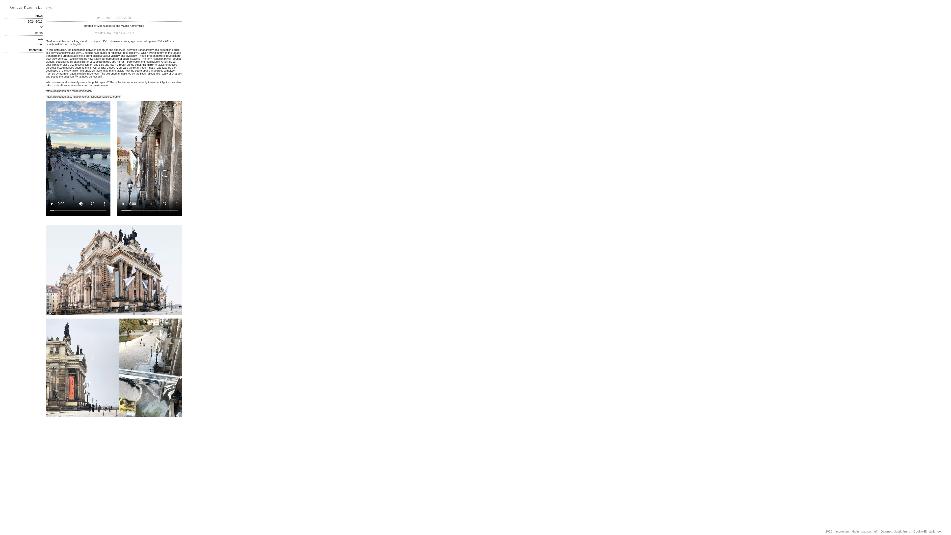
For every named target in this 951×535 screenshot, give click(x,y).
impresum (36, 50)
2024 (49, 8)
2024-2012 (35, 21)
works (39, 33)
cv (41, 27)
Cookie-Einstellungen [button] (928, 531)
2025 (828, 531)
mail (40, 44)
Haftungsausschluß (865, 531)
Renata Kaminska (26, 7)
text (40, 38)
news (39, 16)
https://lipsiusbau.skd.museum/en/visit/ (69, 90)
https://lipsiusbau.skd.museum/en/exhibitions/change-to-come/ (83, 96)
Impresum (842, 531)
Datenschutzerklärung (895, 531)
